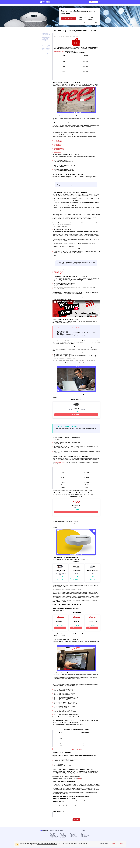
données (79, 778)
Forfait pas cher (52, 835)
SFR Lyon (61, 832)
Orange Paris (52, 834)
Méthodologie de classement (85, 835)
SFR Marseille (72, 832)
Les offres (95, 1)
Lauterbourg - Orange (58, 272)
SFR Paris (51, 832)
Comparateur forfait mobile (54, 836)
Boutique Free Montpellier (59, 148)
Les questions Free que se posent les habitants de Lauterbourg (46, 54)
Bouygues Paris (52, 833)
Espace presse (83, 838)
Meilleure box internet (73, 836)
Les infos (81, 1)
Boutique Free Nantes (58, 146)
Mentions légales (83, 834)
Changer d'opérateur (73, 835)
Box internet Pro (62, 837)
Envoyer (76, 819)
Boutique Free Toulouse (58, 145)
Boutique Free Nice (58, 144)
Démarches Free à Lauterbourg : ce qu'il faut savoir (46, 34)
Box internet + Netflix (63, 836)
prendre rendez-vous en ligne (60, 462)
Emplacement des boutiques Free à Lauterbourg (45, 30)
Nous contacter (83, 833)
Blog (81, 837)
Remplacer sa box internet (54, 837)
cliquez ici (90, 821)
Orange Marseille (72, 834)
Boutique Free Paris (58, 140)
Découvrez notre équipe (84, 832)
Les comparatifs (54, 1)
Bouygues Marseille (73, 833)
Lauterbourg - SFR (57, 273)
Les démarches (63, 1)
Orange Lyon (62, 834)
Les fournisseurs (72, 1)
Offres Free (69, 18)
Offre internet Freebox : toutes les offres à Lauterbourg (46, 43)
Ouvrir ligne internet (63, 835)
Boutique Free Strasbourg (59, 150)
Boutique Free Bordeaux (59, 149)
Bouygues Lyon (62, 833)
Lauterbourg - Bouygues (58, 271)
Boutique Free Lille (58, 152)
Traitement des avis (84, 836)
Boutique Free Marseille (58, 141)
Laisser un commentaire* (59, 811)
